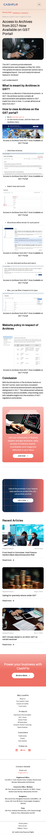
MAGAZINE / (7, 12)
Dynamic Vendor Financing (22, 725)
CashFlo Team (14, 17)
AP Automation (22, 722)
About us (22, 699)
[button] (39, 4)
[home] (10, 4)
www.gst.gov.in (18, 117)
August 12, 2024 (25, 17)
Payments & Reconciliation (22, 715)
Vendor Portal (22, 720)
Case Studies (22, 741)
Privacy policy (23, 823)
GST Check (22, 717)
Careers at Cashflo (22, 704)
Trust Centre (22, 706)
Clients (22, 738)
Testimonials (22, 736)
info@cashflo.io (23, 773)
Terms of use (22, 826)
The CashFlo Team (22, 701)
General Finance (20, 13)
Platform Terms (22, 828)
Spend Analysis (22, 727)
